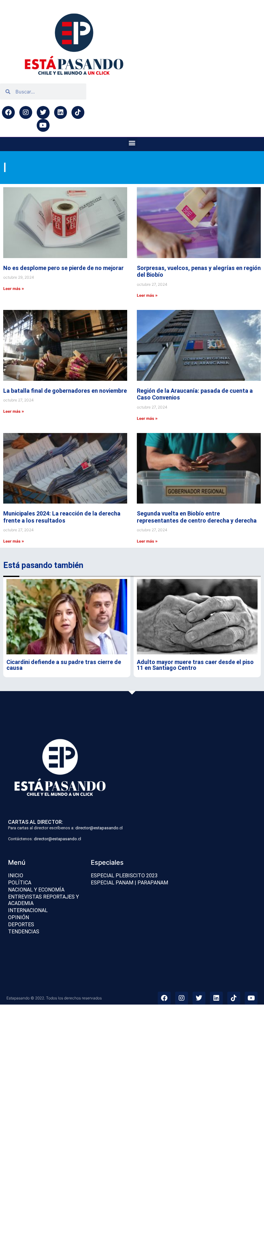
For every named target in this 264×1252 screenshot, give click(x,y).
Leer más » (13, 288)
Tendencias (23, 932)
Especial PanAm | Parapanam (129, 883)
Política (19, 883)
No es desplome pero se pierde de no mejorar (63, 268)
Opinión (18, 917)
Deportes (21, 924)
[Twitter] (43, 112)
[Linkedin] (60, 112)
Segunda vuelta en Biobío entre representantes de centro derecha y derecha (197, 517)
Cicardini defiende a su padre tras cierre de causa (63, 665)
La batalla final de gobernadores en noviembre (65, 390)
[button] (132, 142)
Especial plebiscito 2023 (124, 875)
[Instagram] (25, 112)
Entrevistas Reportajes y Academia (43, 900)
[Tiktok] (77, 112)
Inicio (15, 875)
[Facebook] (8, 112)
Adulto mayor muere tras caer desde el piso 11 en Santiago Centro (195, 665)
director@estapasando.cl (99, 827)
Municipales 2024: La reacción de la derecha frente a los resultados (61, 517)
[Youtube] (43, 125)
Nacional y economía (36, 890)
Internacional (28, 910)
